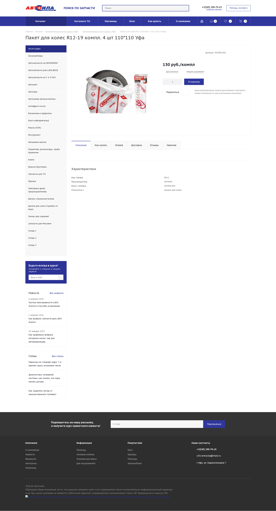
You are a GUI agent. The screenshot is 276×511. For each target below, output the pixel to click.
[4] (173, 52)
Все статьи (57, 356)
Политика (30, 467)
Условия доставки (87, 458)
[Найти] (185, 8)
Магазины (31, 463)
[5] (176, 52)
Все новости (56, 293)
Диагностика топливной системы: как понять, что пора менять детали (44, 378)
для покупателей (86, 463)
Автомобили (135, 463)
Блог (130, 450)
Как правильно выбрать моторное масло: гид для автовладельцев (42, 338)
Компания (31, 443)
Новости (30, 454)
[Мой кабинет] (202, 21)
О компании (32, 450)
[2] (167, 52)
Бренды (132, 454)
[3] (170, 52)
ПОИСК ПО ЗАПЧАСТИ (79, 8)
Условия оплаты (85, 454)
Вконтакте (248, 502)
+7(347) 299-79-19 (212, 7)
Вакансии (30, 458)
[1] (164, 52)
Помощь (81, 450)
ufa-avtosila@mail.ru (209, 455)
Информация (84, 443)
